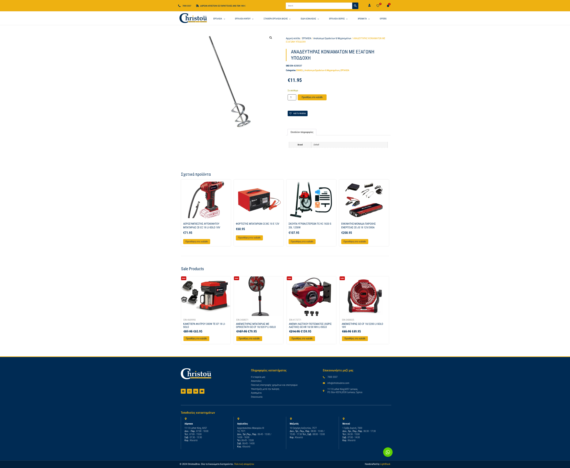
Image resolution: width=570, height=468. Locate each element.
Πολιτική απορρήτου (244, 464)
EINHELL (300, 70)
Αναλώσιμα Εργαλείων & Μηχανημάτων (332, 38)
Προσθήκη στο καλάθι (312, 97)
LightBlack (385, 464)
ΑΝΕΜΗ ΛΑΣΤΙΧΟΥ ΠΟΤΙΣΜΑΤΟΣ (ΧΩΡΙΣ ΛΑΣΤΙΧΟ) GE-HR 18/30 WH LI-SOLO (310, 325)
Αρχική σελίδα (293, 38)
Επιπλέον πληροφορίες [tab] (302, 132)
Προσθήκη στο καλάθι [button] (196, 241)
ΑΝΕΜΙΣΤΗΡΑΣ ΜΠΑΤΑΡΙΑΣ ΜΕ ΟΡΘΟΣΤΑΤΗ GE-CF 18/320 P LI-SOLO (256, 325)
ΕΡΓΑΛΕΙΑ (306, 38)
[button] (270, 37)
